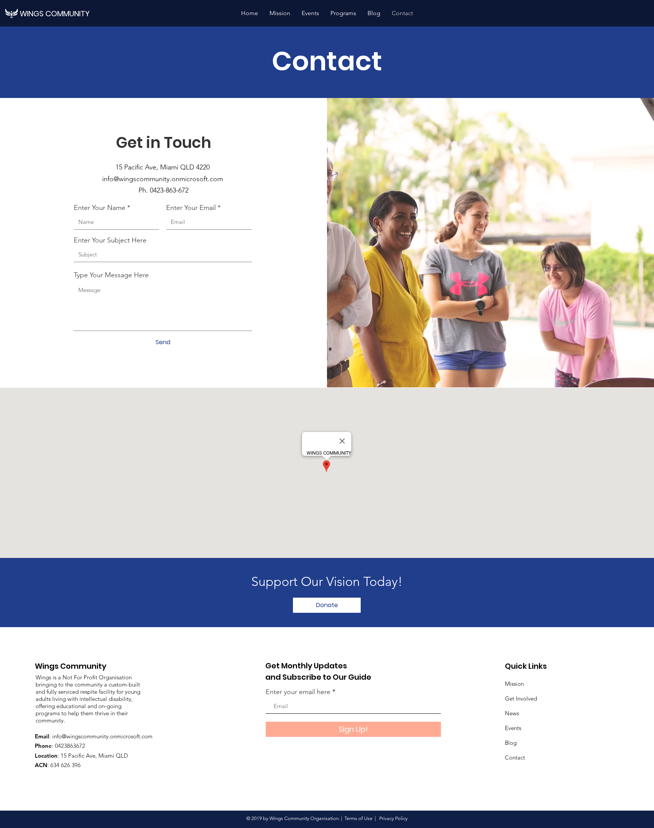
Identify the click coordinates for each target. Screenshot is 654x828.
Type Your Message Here (111, 275)
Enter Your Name (99, 207)
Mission (514, 683)
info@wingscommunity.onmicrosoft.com (163, 179)
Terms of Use (358, 818)
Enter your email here (298, 691)
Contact (515, 757)
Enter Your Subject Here (110, 240)
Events (513, 728)
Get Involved (521, 698)
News (512, 713)
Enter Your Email (191, 207)
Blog (511, 742)
